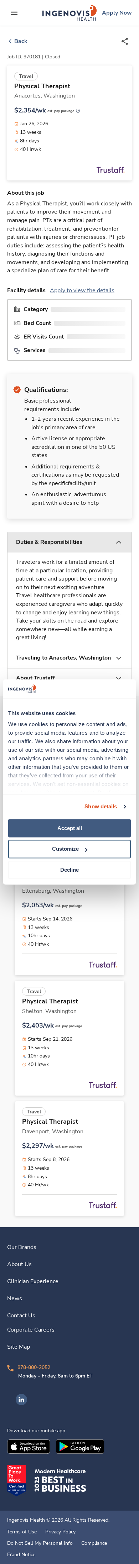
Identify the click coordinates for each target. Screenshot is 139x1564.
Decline (69, 870)
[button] (69, 542)
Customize (65, 849)
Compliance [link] (94, 1543)
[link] (69, 13)
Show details (100, 806)
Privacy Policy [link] (60, 1532)
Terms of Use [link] (22, 1532)
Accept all (69, 828)
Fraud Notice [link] (21, 1555)
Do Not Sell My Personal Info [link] (40, 1543)
